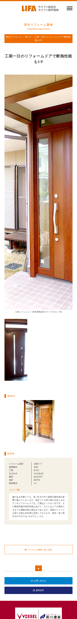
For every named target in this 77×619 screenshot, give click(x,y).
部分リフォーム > (15, 37)
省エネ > (30, 37)
